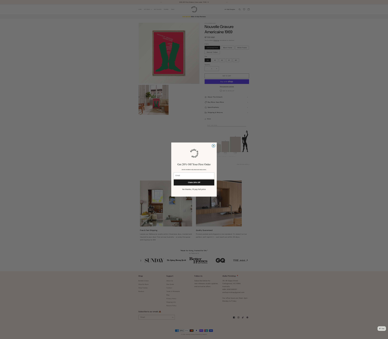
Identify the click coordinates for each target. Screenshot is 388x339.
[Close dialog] (213, 145)
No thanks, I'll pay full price (194, 189)
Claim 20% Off (194, 182)
